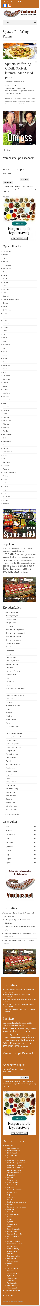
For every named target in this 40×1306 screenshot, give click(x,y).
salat (11, 566)
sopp (6, 101)
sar (14, 566)
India (4, 341)
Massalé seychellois (13, 706)
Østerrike (19, 98)
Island (5, 355)
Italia (4, 362)
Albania (5, 254)
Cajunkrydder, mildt (13, 643)
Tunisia (5, 476)
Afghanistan (7, 251)
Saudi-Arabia (7, 434)
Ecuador (6, 303)
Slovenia (6, 445)
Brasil (5, 279)
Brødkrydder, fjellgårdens (15, 629)
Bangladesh (7, 268)
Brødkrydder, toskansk (14, 640)
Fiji (4, 317)
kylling (12, 560)
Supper (8, 859)
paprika (23, 563)
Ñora (8, 723)
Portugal (6, 417)
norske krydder (14, 563)
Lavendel (9, 699)
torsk (29, 569)
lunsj (30, 560)
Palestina (6, 410)
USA (4, 493)
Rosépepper (10, 768)
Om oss (13, 2)
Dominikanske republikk (11, 299)
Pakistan (6, 407)
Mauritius (6, 396)
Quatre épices (11, 757)
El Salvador (7, 310)
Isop (7, 678)
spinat (15, 569)
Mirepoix (9, 712)
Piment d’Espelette (12, 744)
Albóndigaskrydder (12, 616)
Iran (4, 348)
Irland (5, 351)
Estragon (9, 654)
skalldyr (24, 565)
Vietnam (6, 500)
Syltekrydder (10, 792)
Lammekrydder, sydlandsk (15, 695)
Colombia (6, 289)
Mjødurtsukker (11, 719)
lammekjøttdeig (25, 560)
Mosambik (6, 400)
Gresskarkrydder (12, 664)
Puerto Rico (7, 420)
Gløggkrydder (11, 657)
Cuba (5, 293)
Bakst (7, 826)
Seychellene (7, 441)
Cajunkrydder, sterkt (13, 647)
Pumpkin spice (11, 751)
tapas (24, 569)
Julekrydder (10, 681)
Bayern (8, 98)
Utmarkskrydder (11, 806)
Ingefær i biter (11, 674)
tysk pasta (16, 104)
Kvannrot (9, 692)
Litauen (5, 389)
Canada (5, 286)
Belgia (5, 272)
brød (30, 548)
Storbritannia (7, 452)
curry (13, 551)
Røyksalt (9, 775)
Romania (6, 427)
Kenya (5, 369)
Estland (5, 313)
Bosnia (5, 275)
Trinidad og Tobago (9, 472)
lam (18, 560)
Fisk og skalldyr (11, 834)
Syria (4, 459)
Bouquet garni (11, 623)
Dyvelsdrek (10, 650)
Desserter (9, 830)
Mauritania (6, 393)
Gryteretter (9, 842)
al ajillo (4, 549)
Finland (5, 320)
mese (5, 563)
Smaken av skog (12, 789)
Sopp (14, 81)
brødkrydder (6, 551)
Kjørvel (8, 685)
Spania (5, 448)
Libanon (5, 386)
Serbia (5, 438)
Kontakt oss (9, 1145)
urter (16, 571)
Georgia (5, 327)
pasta (27, 563)
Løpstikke (9, 702)
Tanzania (6, 465)
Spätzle (10, 101)
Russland (6, 431)
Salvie (8, 778)
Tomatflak (9, 799)
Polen (5, 414)
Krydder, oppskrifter (11, 612)
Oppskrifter (9, 1295)
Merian (8, 709)
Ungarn (5, 490)
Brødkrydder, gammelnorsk (15, 633)
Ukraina (5, 486)
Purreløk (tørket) (12, 754)
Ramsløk (9, 761)
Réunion (6, 424)
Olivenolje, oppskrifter (12, 814)
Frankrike (6, 324)
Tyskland (21, 104)
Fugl (7, 838)
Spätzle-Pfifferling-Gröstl (19, 101)
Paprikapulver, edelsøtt (14, 733)
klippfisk (31, 558)
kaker (18, 557)
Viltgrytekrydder (11, 809)
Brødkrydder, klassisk (13, 636)
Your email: (7, 173)
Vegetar (18, 81)
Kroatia (5, 382)
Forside (6, 2)
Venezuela (6, 497)
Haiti (4, 334)
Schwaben (33, 98)
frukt (18, 554)
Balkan (21, 549)
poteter (6, 566)
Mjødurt (9, 716)
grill (29, 554)
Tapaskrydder (11, 795)
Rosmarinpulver (11, 771)
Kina (4, 372)
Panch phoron (11, 730)
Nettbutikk (21, 2)
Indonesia (6, 344)
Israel (5, 358)
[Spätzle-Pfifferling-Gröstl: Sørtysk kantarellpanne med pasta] (20, 51)
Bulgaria (6, 282)
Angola (5, 261)
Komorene (6, 379)
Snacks (8, 850)
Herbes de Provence (13, 671)
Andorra (5, 258)
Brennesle (9, 626)
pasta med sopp (26, 98)
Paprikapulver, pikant (13, 737)
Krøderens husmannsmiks (15, 688)
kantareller (13, 98)
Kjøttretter (9, 846)
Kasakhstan (7, 365)
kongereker (6, 560)
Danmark (6, 296)
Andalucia (9, 549)
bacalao (15, 549)
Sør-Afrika (6, 462)
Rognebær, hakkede (13, 764)
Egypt (5, 306)
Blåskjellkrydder (11, 619)
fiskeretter (20, 551)
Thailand (6, 469)
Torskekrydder (11, 802)
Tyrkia (5, 479)
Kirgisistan (6, 376)
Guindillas (9, 668)
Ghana (5, 331)
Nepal (5, 403)
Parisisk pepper (11, 740)
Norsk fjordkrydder (12, 726)
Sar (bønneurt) (11, 782)
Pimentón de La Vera (13, 747)
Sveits (11, 104)
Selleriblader (10, 785)
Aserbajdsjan (7, 265)
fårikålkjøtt (24, 554)
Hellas (5, 337)
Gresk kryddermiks (12, 661)
